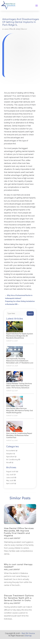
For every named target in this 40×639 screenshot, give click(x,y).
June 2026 (10, 477)
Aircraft (8, 462)
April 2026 (10, 483)
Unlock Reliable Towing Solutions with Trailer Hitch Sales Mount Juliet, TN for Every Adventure (19, 386)
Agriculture (10, 456)
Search (30, 313)
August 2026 (10, 471)
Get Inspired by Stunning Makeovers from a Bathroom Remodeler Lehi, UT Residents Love (19, 361)
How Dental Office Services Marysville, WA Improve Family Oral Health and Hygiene (19, 410)
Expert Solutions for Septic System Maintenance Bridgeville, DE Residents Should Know (19, 336)
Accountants (10, 450)
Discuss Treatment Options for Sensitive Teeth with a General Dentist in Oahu (19, 598)
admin (6, 29)
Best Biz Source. (28, 633)
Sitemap (28, 636)
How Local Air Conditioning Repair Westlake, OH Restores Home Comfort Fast (19, 435)
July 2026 (9, 474)
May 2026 (9, 480)
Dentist (24, 29)
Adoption (9, 454)
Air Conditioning (12, 459)
